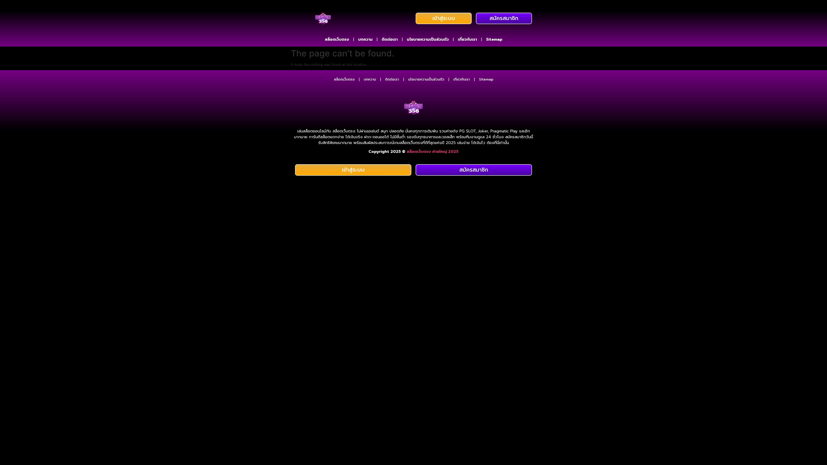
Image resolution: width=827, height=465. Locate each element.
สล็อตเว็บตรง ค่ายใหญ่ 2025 (433, 152)
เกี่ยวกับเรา (467, 39)
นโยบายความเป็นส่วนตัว (428, 39)
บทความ (365, 39)
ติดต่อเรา (390, 39)
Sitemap (494, 39)
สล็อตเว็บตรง (337, 39)
